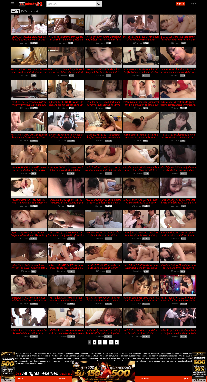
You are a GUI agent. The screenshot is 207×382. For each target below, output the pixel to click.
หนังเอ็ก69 (16, 374)
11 (111, 342)
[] (99, 4)
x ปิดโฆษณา (7, 380)
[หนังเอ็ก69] (30, 3)
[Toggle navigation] (13, 3)
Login (193, 3)
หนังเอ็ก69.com (67, 374)
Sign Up (180, 3)
